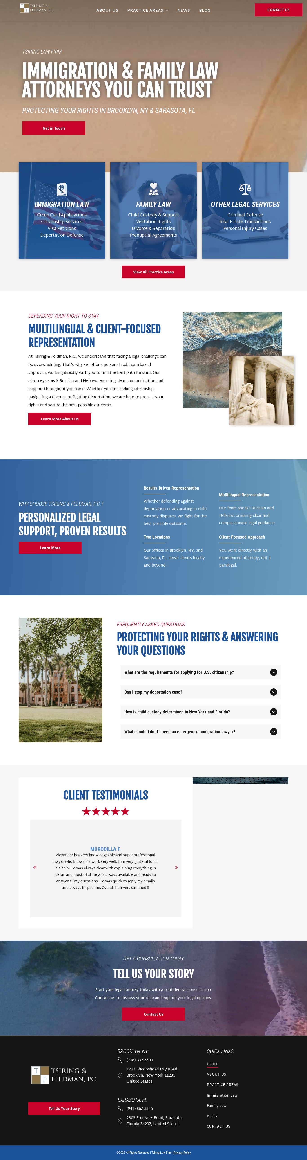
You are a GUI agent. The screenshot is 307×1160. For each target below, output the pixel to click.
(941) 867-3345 (140, 1109)
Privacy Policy (182, 1152)
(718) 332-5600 (140, 1060)
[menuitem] (107, 11)
